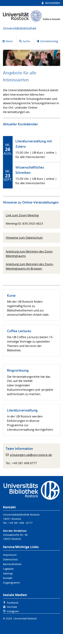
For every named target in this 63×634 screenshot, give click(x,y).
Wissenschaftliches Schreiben (29, 170)
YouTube (12, 607)
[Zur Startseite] (31, 16)
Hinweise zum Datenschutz (24, 238)
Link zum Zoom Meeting (22, 215)
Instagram (13, 611)
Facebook (12, 602)
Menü (9, 41)
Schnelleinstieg (49, 41)
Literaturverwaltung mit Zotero (33, 144)
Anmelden (52, 3)
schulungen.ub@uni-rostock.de (31, 455)
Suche (26, 41)
